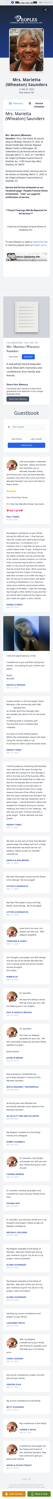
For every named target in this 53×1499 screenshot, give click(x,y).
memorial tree (40, 241)
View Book (13, 356)
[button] (26, 633)
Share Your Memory (18, 399)
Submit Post (26, 445)
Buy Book (28, 356)
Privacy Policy (19, 1487)
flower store (40, 245)
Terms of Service (34, 1487)
